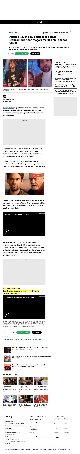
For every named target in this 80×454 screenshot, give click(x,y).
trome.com (43, 449)
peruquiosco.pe (62, 449)
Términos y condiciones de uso (38, 416)
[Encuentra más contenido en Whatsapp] (12, 53)
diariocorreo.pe (52, 449)
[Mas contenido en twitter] (40, 436)
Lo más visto (8, 345)
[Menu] (4, 21)
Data (65, 423)
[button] (7, 232)
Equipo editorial (9, 421)
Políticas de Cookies (35, 422)
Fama (55, 428)
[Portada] (9, 419)
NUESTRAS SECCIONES (59, 416)
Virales (56, 432)
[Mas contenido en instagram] (43, 436)
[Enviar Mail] (4, 99)
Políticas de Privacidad (35, 419)
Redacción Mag (10, 99)
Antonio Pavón (19, 339)
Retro (66, 428)
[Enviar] (3, 26)
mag (69, 449)
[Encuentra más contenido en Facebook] (5, 53)
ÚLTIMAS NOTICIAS (61, 62)
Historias (56, 437)
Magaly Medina (9, 339)
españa (27, 339)
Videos (66, 419)
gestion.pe (28, 449)
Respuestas (57, 419)
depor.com (35, 449)
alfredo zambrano (35, 339)
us (54, 423)
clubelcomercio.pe (19, 449)
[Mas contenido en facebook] (36, 436)
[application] (24, 224)
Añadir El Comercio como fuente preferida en (57, 32)
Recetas (66, 432)
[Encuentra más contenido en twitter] (8, 53)
